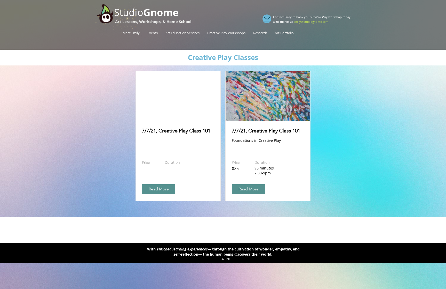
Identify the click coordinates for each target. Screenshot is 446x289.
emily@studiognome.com (311, 22)
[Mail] (266, 18)
